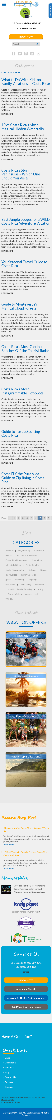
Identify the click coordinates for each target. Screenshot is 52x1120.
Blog (7, 1072)
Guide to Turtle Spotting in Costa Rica (22, 433)
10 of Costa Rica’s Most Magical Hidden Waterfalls (22, 127)
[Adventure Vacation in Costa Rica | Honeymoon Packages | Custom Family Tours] (26, 4)
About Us (9, 1067)
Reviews (9, 1082)
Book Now (26, 36)
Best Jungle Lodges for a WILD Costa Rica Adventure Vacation (25, 221)
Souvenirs (39, 584)
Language (32, 579)
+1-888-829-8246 (32, 23)
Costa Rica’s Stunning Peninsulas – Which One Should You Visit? (20, 174)
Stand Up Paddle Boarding (20, 589)
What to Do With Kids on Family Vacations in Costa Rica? (25, 81)
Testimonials (13, 594)
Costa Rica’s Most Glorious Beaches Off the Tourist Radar (25, 348)
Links (7, 1057)
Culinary (32, 570)
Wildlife (9, 599)
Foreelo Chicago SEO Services (10, 1102)
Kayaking (19, 579)
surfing (40, 589)
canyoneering (24, 550)
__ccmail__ (26, 971)
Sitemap (9, 1087)
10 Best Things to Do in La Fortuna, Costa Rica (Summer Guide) (25, 853)
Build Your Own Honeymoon (26, 1007)
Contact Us (10, 1077)
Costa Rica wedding (15, 570)
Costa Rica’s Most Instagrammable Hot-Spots (22, 391)
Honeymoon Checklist (26, 989)
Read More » (9, 844)
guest (8, 579)
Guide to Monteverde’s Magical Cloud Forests (19, 306)
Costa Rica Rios (33, 565)
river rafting (25, 584)
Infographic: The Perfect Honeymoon (26, 998)
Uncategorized (31, 594)
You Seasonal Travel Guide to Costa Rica (24, 264)
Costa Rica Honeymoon (17, 560)
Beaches (10, 550)
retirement (11, 584)
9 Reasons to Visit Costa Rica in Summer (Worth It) (26, 829)
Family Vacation (28, 574)
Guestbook (10, 1062)
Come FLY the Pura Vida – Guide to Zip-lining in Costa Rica (22, 478)
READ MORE (7, 114)
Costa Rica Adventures (26, 555)
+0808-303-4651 (28, 28)
